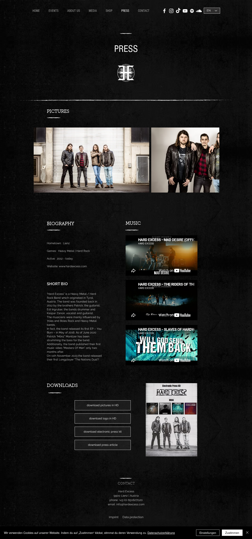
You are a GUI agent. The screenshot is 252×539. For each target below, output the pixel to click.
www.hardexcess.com (73, 266)
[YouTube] (185, 11)
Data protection (133, 517)
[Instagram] (171, 11)
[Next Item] (212, 160)
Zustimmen (232, 533)
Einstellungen (207, 533)
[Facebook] (164, 11)
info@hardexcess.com (130, 504)
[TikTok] (178, 11)
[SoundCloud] (199, 11)
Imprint (114, 517)
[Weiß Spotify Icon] (192, 11)
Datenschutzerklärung (161, 533)
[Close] (247, 533)
